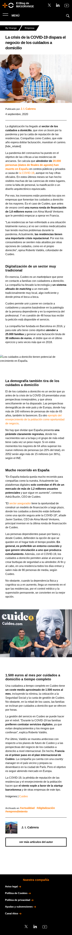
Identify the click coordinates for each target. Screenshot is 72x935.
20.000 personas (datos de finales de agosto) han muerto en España (33, 165)
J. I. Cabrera (28, 108)
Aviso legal (11, 886)
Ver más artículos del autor (36, 842)
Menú (15, 15)
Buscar (67, 15)
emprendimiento (17, 811)
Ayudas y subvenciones (19, 906)
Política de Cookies (16, 893)
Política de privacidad (17, 900)
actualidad (28, 808)
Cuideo (23, 796)
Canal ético (11, 913)
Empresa (29, 28)
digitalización (46, 808)
